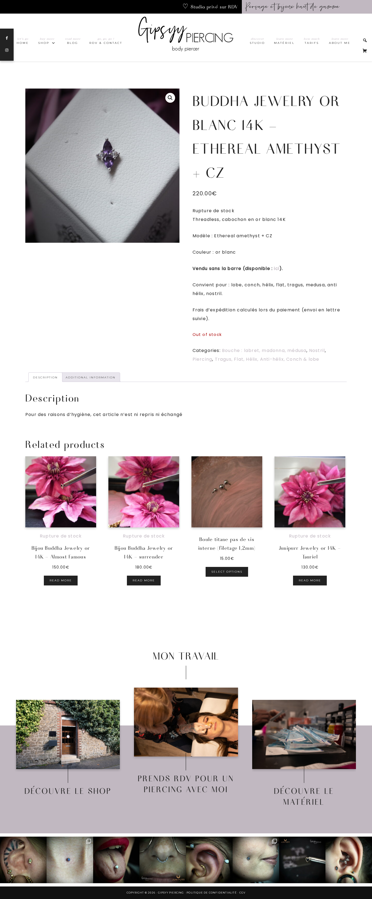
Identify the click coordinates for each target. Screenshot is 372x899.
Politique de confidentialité (212, 892)
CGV (242, 892)
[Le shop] (68, 734)
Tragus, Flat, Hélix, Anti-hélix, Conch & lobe (267, 359)
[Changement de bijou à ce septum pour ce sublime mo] (162, 860)
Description (45, 377)
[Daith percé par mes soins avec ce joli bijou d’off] (348, 860)
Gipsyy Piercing (186, 37)
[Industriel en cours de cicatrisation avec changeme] (209, 860)
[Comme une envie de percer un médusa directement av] (302, 860)
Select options (226, 571)
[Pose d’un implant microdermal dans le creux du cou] (70, 860)
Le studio (186, 740)
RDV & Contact (186, 727)
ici (276, 268)
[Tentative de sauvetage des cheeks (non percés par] (256, 860)
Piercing (202, 359)
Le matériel (304, 739)
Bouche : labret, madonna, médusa (264, 350)
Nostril (317, 350)
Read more (61, 580)
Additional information (90, 377)
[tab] (45, 377)
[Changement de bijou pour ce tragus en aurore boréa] (23, 860)
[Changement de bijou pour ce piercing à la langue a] (116, 860)
